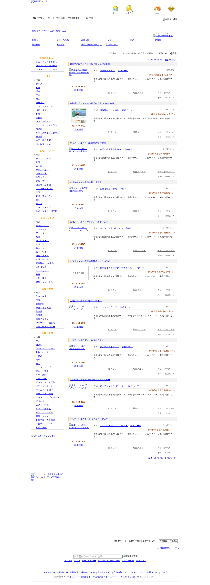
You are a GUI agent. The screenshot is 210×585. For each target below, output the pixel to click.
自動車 (39, 345)
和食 (38, 87)
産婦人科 (85, 40)
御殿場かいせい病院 (109, 110)
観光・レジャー (43, 158)
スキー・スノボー (44, 207)
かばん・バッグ (43, 244)
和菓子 (39, 114)
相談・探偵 (41, 427)
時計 (38, 237)
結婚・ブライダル (44, 412)
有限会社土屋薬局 (108, 189)
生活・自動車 (128, 560)
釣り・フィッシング (45, 196)
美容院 (39, 311)
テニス (39, 203)
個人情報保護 (72, 572)
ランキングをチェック (46, 69)
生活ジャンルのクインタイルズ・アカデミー (91, 419)
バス (38, 363)
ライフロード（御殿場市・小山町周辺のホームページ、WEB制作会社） (101, 577)
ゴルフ (39, 200)
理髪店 (39, 315)
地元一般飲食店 (43, 140)
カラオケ (40, 166)
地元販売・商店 (43, 144)
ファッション (42, 229)
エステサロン (42, 319)
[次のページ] (170, 60)
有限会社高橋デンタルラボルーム (116, 268)
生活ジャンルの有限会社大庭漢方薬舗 (88, 143)
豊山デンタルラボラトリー (113, 386)
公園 (38, 192)
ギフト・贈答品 (43, 409)
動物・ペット (42, 352)
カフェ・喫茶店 (43, 121)
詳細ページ (123, 70)
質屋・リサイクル (44, 282)
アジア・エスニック (45, 106)
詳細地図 (78, 90)
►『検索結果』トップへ (168, 548)
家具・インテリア (44, 259)
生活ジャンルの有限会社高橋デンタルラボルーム (93, 261)
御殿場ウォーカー (42, 18)
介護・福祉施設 (43, 308)
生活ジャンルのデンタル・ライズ (86, 301)
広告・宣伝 (41, 378)
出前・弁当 (41, 110)
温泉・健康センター (45, 326)
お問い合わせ (153, 572)
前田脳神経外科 (107, 70)
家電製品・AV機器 (45, 263)
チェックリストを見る (46, 62)
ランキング (141, 560)
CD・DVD (41, 267)
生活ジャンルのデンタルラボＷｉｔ (87, 340)
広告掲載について (121, 572)
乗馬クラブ (41, 177)
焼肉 (38, 99)
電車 (38, 360)
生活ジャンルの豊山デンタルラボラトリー (90, 379)
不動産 (39, 356)
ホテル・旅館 (42, 170)
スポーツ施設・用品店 (46, 211)
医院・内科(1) (63, 40)
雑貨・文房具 (42, 256)
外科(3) (35, 40)
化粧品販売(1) (112, 44)
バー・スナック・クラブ (47, 133)
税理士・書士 (42, 371)
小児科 (109, 40)
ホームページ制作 (44, 390)
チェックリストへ (166, 93)
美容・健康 (55, 31)
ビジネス (40, 401)
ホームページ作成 (44, 394)
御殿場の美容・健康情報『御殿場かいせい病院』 (93, 103)
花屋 (38, 274)
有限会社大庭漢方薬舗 (110, 149)
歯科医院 (40, 304)
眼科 (132, 40)
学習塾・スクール (44, 424)
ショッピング (42, 225)
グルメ (39, 84)
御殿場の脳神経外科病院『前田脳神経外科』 (91, 64)
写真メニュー (139, 93)
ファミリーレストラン (46, 125)
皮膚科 (158, 40)
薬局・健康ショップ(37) (91, 44)
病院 (64, 31)
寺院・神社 (41, 181)
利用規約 (60, 572)
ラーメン (40, 102)
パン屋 (39, 136)
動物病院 (60, 44)
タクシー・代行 (43, 367)
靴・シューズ (42, 240)
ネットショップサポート (47, 397)
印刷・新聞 (41, 375)
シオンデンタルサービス (111, 228)
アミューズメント (44, 188)
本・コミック (42, 271)
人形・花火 (41, 278)
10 (162, 60)
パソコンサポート (44, 386)
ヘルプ (164, 572)
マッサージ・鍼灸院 (45, 323)
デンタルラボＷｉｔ (109, 347)
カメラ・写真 (42, 405)
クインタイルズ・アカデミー (114, 425)
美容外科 (36, 44)
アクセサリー (42, 233)
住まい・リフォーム (45, 348)
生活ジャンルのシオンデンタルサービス (89, 222)
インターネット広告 (45, 382)
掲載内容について (88, 572)
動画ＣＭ (112, 93)
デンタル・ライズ (108, 307)
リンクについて (138, 572)
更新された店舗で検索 (46, 65)
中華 (38, 95)
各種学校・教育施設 (45, 420)
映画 (38, 162)
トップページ (49, 572)
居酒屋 (39, 129)
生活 (38, 341)
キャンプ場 (41, 173)
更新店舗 (68, 560)
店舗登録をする (104, 572)
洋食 (38, 91)
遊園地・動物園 (43, 185)
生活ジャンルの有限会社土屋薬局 (86, 182)
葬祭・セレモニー (44, 416)
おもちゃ (40, 248)
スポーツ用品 (42, 252)
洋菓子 (39, 118)
